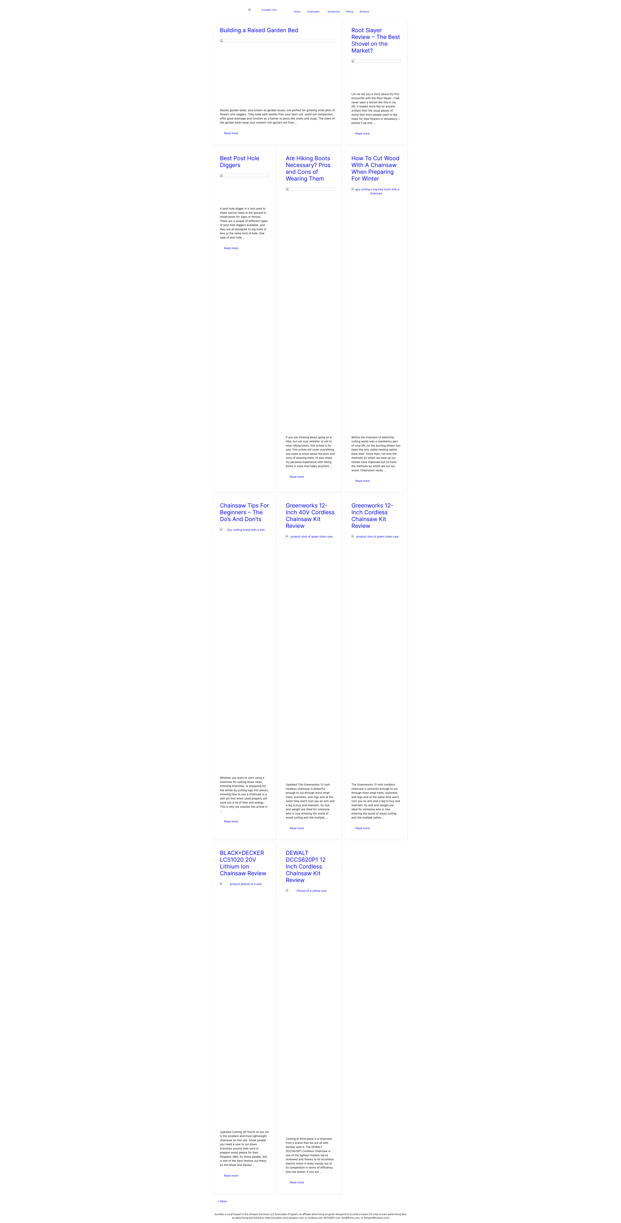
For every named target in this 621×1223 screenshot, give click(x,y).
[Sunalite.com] (268, 11)
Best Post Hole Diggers (239, 161)
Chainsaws (313, 11)
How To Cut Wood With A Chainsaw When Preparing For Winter (375, 168)
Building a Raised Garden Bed (259, 30)
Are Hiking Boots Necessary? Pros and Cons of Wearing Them (308, 168)
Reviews (364, 11)
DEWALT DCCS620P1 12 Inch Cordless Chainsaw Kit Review (306, 866)
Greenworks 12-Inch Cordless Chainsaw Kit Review (372, 515)
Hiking (349, 11)
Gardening (333, 11)
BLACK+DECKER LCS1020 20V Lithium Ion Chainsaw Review (243, 863)
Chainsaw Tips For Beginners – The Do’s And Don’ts (244, 512)
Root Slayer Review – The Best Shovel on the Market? (375, 40)
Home (297, 11)
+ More (222, 1201)
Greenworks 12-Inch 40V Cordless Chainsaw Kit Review (310, 515)
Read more (231, 133)
